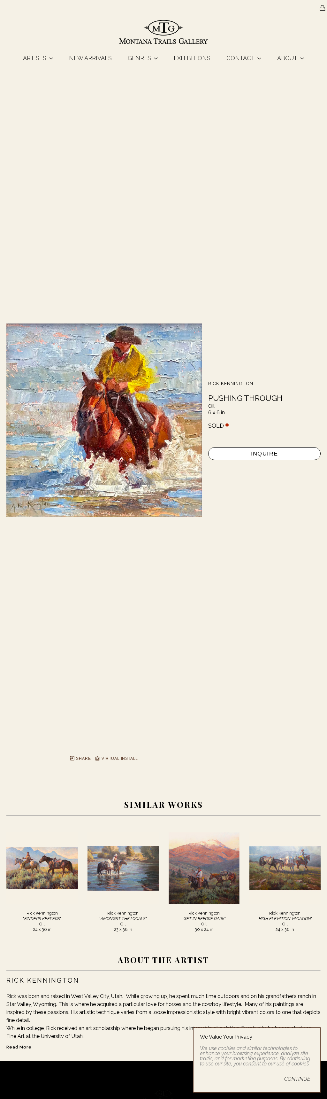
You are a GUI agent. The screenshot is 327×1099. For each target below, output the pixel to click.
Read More (19, 1047)
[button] (38, 58)
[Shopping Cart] (322, 8)
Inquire (264, 453)
